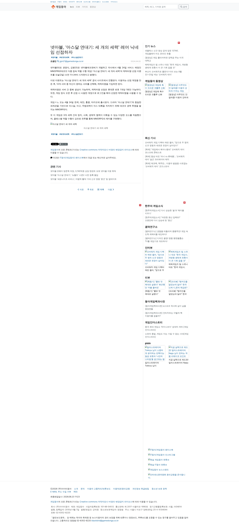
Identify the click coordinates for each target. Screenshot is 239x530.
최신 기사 (150, 137)
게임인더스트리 (153, 322)
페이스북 (79, 2)
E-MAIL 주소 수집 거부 (60, 491)
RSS (75, 491)
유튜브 (65, 2)
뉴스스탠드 (105, 2)
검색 (184, 6)
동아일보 (53, 2)
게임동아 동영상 (154, 81)
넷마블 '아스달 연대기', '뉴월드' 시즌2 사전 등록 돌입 (74, 175)
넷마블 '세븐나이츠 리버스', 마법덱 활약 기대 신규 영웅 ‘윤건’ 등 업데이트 (83, 179)
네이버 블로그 (96, 2)
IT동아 (59, 2)
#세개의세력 (64, 57)
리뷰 (78, 6)
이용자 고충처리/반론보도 (99, 488)
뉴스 (72, 6)
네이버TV (72, 2)
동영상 (93, 6)
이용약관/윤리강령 (121, 488)
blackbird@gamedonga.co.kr (105, 520)
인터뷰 (148, 247)
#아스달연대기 (77, 57)
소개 (76, 488)
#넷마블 (54, 57)
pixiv (148, 343)
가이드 (85, 6)
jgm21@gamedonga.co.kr (72, 61)
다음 (110, 189)
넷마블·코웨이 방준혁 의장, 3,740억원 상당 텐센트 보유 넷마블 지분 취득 (83, 171)
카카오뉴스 (114, 2)
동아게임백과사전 (155, 301)
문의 (83, 488)
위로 (91, 189)
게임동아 (54, 149)
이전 (81, 189)
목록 (101, 189)
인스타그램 (87, 2)
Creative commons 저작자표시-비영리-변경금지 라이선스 (106, 149)
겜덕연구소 (151, 226)
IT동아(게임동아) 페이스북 (71, 157)
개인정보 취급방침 (140, 488)
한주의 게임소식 (154, 205)
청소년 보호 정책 (159, 488)
